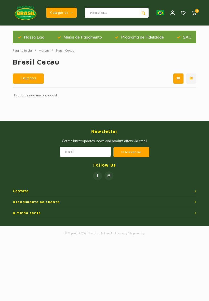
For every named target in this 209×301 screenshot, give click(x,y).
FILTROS (29, 78)
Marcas (44, 50)
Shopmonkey (136, 233)
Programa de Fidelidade (142, 37)
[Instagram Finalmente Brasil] (108, 175)
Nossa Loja (34, 37)
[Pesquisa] (143, 13)
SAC (187, 37)
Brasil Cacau (65, 50)
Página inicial (23, 50)
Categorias (59, 13)
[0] (194, 12)
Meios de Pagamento (82, 37)
